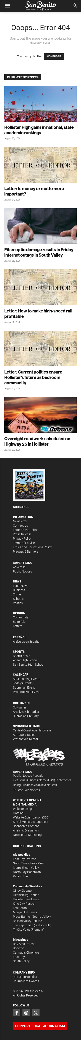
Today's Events (23, 683)
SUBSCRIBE (21, 507)
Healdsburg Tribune (26, 895)
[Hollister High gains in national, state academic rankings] (40, 104)
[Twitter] (35, 1012)
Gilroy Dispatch (23, 890)
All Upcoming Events (26, 679)
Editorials (19, 621)
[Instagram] (26, 1012)
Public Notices (22, 571)
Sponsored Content (26, 826)
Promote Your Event (26, 692)
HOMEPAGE (54, 56)
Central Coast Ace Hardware (32, 730)
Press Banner (22, 916)
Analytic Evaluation (26, 830)
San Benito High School (28, 664)
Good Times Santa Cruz (28, 863)
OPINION (19, 613)
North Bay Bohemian (27, 872)
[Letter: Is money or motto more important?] (40, 165)
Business (19, 590)
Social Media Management (30, 821)
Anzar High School (25, 660)
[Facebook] (16, 1012)
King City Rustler (24, 903)
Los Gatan (20, 908)
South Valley (21, 961)
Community (21, 617)
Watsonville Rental (25, 739)
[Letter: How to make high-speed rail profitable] (40, 287)
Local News (20, 585)
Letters (17, 626)
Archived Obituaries (26, 711)
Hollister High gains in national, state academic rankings (39, 130)
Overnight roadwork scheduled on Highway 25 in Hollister (37, 441)
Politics (18, 603)
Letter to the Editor (25, 530)
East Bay (19, 957)
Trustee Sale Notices (26, 790)
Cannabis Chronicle (26, 952)
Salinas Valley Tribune (27, 921)
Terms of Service (24, 543)
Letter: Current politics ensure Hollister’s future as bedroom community (33, 377)
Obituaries (20, 707)
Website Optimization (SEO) (31, 817)
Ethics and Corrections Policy (32, 547)
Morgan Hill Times (25, 912)
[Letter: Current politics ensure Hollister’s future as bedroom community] (40, 348)
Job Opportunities (25, 977)
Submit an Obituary (26, 716)
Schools (18, 598)
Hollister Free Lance (26, 899)
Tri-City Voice (21, 929)
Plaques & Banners (25, 551)
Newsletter (20, 521)
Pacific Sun (20, 876)
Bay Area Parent (24, 944)
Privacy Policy (22, 538)
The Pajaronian (23, 925)
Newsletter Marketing (27, 834)
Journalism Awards (26, 981)
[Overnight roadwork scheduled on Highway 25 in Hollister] (40, 415)
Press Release (22, 534)
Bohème (18, 948)
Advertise (19, 567)
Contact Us (20, 525)
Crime (17, 594)
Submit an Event (24, 687)
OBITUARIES (21, 703)
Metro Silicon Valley (26, 867)
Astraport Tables (24, 734)
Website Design (23, 808)
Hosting (18, 813)
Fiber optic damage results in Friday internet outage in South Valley (38, 252)
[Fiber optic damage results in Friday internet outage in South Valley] (40, 226)
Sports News (21, 656)
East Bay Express (24, 859)
